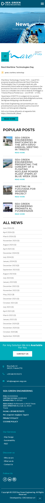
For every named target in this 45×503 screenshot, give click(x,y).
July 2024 (7, 257)
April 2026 (7, 232)
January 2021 (8, 319)
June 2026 (7, 228)
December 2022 (9, 286)
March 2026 (8, 236)
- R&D (5, 444)
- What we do (8, 461)
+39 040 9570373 (16, 411)
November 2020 (10, 327)
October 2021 (9, 303)
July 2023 (7, 278)
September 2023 (10, 269)
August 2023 (8, 274)
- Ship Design (8, 437)
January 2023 (8, 282)
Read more (9, 119)
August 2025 (8, 244)
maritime (12, 72)
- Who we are (8, 458)
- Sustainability (9, 440)
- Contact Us (8, 464)
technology (20, 72)
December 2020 (9, 323)
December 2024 (9, 253)
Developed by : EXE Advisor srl (22, 497)
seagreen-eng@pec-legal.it (18, 414)
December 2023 (9, 265)
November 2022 (10, 290)
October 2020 (9, 332)
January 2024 (8, 261)
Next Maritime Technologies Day (17, 67)
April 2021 (7, 311)
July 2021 (7, 307)
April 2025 (7, 249)
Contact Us (22, 354)
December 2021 (9, 298)
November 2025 (10, 240)
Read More (20, 153)
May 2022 (7, 294)
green (7, 72)
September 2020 (10, 336)
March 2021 (8, 315)
